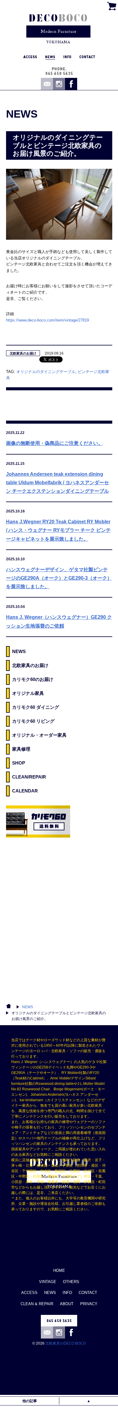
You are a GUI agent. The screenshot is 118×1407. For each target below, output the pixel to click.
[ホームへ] (58, 25)
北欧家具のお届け (23, 353)
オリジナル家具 (28, 693)
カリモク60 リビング (33, 721)
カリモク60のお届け (32, 679)
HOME (59, 1270)
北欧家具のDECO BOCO (65, 1343)
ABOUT (67, 1304)
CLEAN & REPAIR (37, 1304)
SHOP (18, 762)
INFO (67, 1292)
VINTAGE (47, 1281)
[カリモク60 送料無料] (38, 821)
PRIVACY (88, 1304)
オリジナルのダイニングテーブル (45, 371)
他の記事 (29, 1401)
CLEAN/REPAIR (29, 776)
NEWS (19, 651)
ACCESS (29, 1292)
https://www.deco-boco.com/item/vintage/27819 (47, 320)
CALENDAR (25, 790)
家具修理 (21, 749)
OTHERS (71, 1281)
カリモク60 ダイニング (35, 707)
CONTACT (88, 1292)
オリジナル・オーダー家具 (39, 735)
